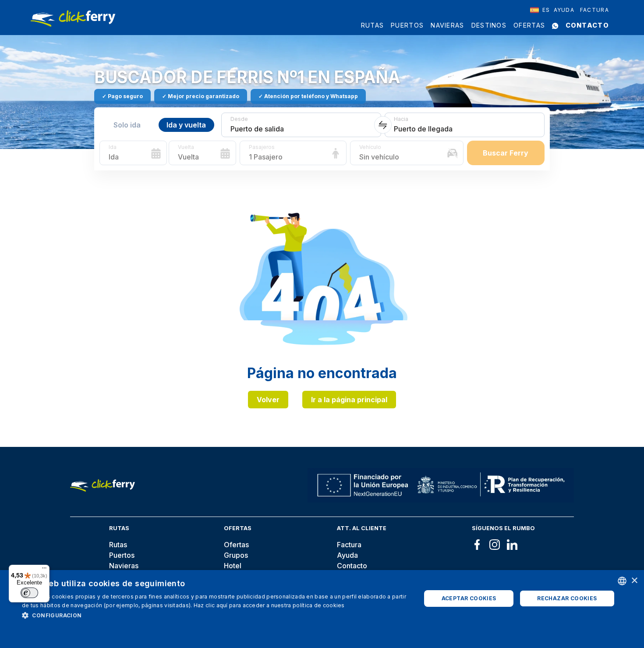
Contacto (587, 25)
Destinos (488, 25)
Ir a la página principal (349, 399)
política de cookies (319, 605)
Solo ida (127, 124)
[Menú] (44, 570)
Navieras (447, 25)
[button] (215, 615)
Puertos (407, 25)
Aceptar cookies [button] (469, 598)
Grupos (236, 555)
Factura (594, 10)
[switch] (29, 593)
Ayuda (564, 10)
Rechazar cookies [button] (567, 598)
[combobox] (540, 10)
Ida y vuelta (186, 124)
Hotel (232, 565)
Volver (268, 399)
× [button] (634, 580)
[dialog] (322, 609)
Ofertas (529, 25)
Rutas (372, 25)
